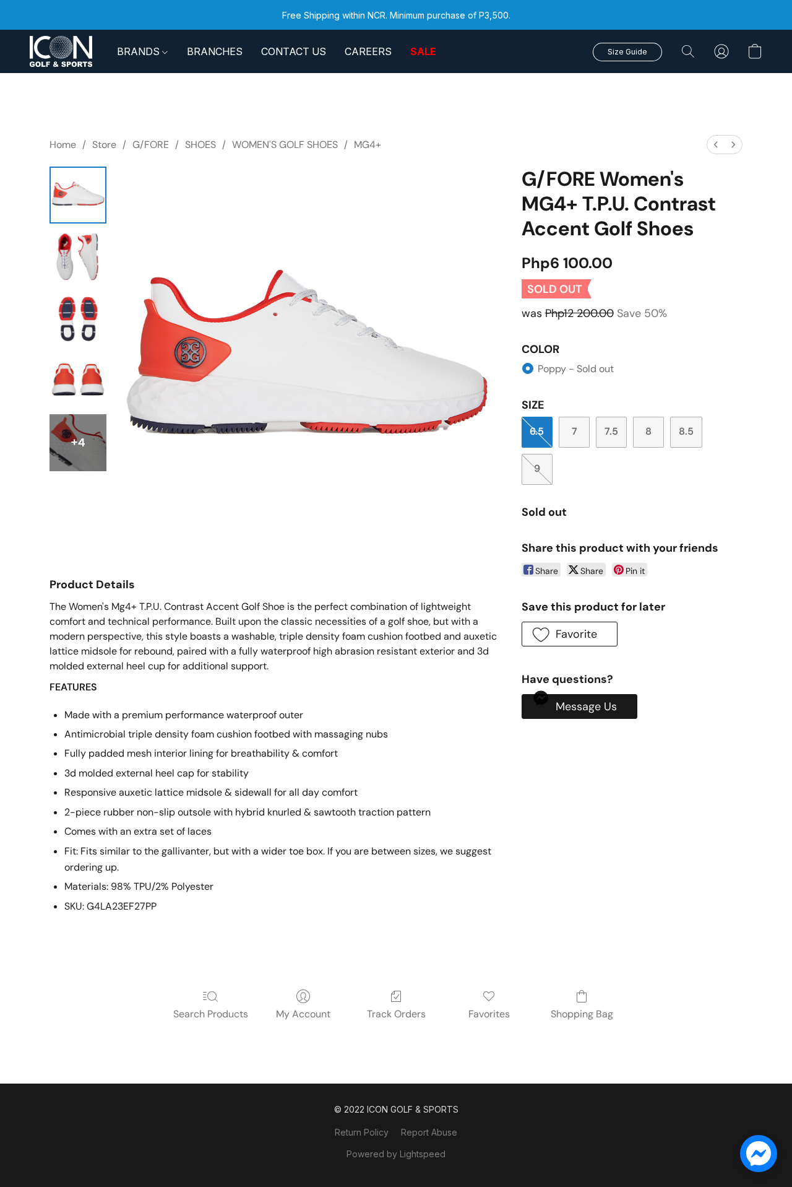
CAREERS (368, 51)
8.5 (686, 431)
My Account (303, 1013)
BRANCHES (215, 51)
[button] (61, 51)
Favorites (489, 1013)
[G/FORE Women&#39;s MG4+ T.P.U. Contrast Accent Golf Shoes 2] (78, 318)
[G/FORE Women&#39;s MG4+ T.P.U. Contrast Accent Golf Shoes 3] (78, 380)
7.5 (611, 431)
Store (104, 144)
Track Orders (396, 1013)
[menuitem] (716, 145)
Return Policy (362, 1132)
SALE (423, 51)
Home (63, 144)
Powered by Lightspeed (396, 1154)
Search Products (210, 1013)
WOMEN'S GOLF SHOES (285, 144)
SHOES (200, 144)
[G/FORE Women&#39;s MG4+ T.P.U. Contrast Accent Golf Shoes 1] (78, 256)
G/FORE (150, 144)
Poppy (576, 368)
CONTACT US (293, 51)
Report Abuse (429, 1132)
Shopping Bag (582, 1013)
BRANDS (139, 51)
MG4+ (367, 144)
